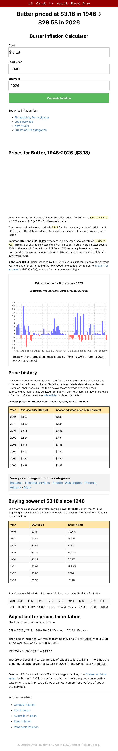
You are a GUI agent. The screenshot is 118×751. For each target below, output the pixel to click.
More (86, 3)
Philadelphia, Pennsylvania (32, 117)
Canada (41, 3)
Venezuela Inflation (26, 727)
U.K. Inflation (22, 710)
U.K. (51, 3)
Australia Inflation (25, 715)
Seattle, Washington (67, 483)
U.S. (30, 3)
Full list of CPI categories (31, 130)
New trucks (22, 125)
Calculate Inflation (59, 98)
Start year (15, 62)
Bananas (16, 483)
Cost (11, 45)
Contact (75, 744)
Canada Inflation (24, 704)
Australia (62, 3)
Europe (75, 3)
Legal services (24, 121)
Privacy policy (91, 744)
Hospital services (37, 483)
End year (14, 78)
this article (50, 395)
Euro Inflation (22, 721)
